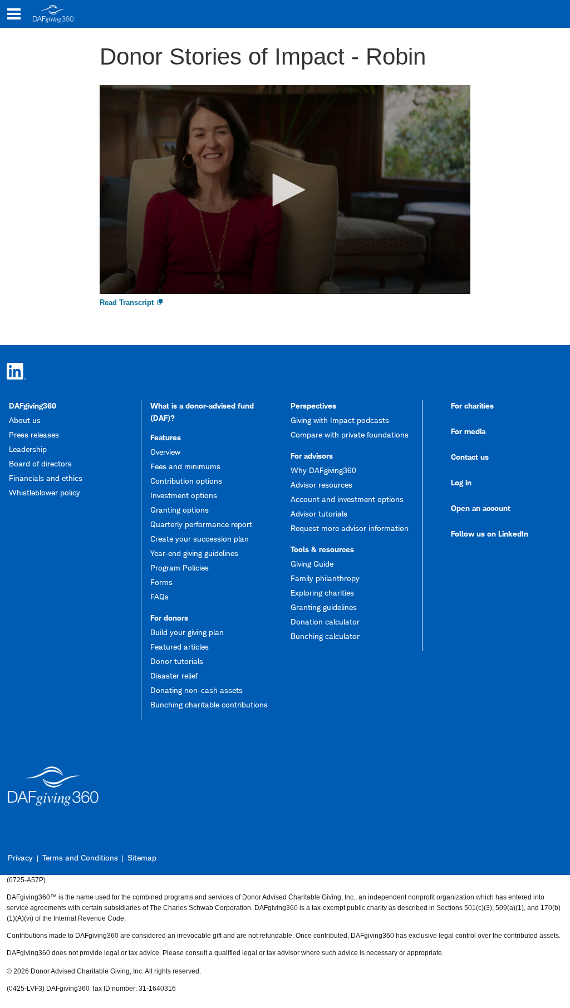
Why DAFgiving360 (323, 470)
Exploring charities (322, 592)
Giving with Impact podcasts (340, 420)
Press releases (34, 434)
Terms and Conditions (80, 857)
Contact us (470, 456)
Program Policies (179, 567)
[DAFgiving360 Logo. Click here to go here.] (53, 14)
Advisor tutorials (319, 513)
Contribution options (186, 480)
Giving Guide (312, 563)
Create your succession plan (199, 538)
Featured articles (179, 646)
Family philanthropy (325, 578)
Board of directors (40, 463)
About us (25, 420)
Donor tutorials (176, 661)
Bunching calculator (325, 636)
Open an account (480, 508)
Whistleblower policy (44, 492)
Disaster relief (174, 675)
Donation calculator (325, 621)
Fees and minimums (185, 466)
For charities (472, 405)
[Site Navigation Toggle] (14, 14)
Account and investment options (347, 499)
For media (468, 431)
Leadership (28, 449)
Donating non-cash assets (196, 690)
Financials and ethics (45, 478)
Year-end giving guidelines (194, 553)
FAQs (159, 596)
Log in (461, 482)
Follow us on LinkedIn (489, 533)
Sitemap (141, 857)
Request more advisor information (350, 528)
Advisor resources (321, 484)
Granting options (179, 509)
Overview (165, 451)
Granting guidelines (324, 607)
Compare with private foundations (350, 434)
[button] (285, 189)
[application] (285, 189)
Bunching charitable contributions (209, 704)
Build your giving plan (187, 632)
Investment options (183, 495)
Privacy (20, 857)
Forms (161, 582)
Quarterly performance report (201, 524)
